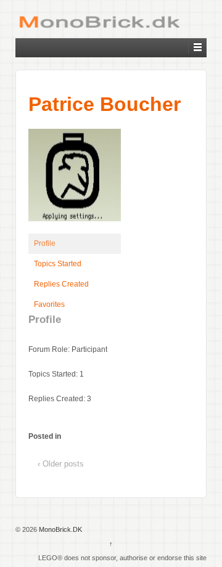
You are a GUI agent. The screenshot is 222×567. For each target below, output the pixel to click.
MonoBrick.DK (59, 529)
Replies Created (61, 284)
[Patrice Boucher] (74, 180)
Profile (45, 243)
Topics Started (57, 263)
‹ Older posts (61, 463)
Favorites (49, 304)
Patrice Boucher (104, 104)
